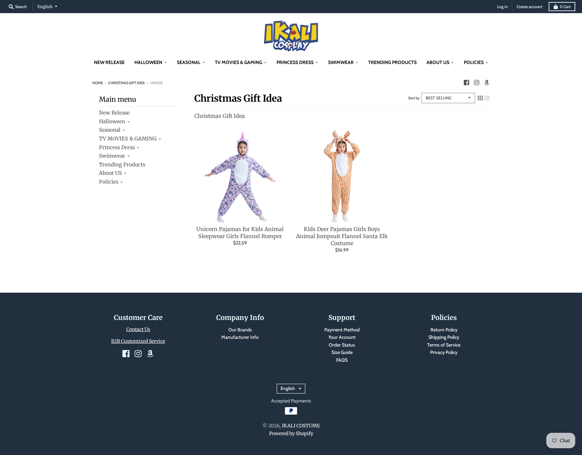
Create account (529, 6)
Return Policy (443, 330)
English (45, 6)
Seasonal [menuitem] (188, 62)
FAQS (342, 360)
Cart (565, 6)
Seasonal (110, 130)
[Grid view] (480, 98)
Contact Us (138, 329)
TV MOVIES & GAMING (128, 138)
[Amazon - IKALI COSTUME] (487, 82)
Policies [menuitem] (474, 62)
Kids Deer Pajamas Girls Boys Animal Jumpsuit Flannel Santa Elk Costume (342, 236)
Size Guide (342, 352)
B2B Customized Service (138, 341)
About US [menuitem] (437, 62)
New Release (114, 112)
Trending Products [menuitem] (392, 62)
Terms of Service (443, 345)
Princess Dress (117, 147)
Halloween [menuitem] (148, 62)
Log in (502, 6)
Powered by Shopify (291, 433)
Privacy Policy (443, 352)
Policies (108, 181)
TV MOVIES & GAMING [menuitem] (238, 62)
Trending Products (122, 164)
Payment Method (342, 330)
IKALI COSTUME (301, 426)
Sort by (414, 98)
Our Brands (240, 330)
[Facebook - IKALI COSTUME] (466, 82)
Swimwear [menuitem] (341, 62)
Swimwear (112, 156)
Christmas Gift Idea (126, 82)
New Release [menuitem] (109, 62)
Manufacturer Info (240, 337)
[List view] (487, 98)
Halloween (112, 121)
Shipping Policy (443, 337)
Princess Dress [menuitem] (295, 62)
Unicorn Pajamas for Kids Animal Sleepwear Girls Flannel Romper (240, 232)
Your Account (342, 337)
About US (110, 173)
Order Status (342, 345)
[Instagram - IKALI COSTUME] (477, 82)
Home (97, 82)
